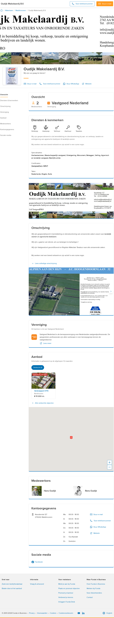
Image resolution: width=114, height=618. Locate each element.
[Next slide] (111, 291)
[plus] (109, 462)
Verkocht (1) (37, 367)
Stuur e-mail (32, 84)
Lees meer (47, 343)
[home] (2, 10)
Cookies (53, 613)
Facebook (39, 562)
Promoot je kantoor (65, 593)
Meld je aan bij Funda (66, 584)
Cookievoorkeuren (66, 613)
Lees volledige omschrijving (46, 263)
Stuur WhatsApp (72, 84)
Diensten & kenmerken (9, 100)
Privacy (32, 613)
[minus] (109, 467)
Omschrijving (5, 106)
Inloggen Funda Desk (66, 602)
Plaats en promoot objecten (69, 588)
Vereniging (4, 112)
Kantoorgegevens (7, 129)
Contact (90, 597)
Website (88, 84)
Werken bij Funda (93, 588)
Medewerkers (5, 124)
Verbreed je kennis (65, 597)
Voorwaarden (42, 613)
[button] (71, 437)
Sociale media (5, 135)
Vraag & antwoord (37, 584)
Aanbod (3, 118)
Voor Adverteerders (94, 593)
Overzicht (4, 94)
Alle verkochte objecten (44, 403)
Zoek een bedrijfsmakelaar (12, 584)
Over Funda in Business (96, 584)
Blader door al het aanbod (12, 588)
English (109, 613)
